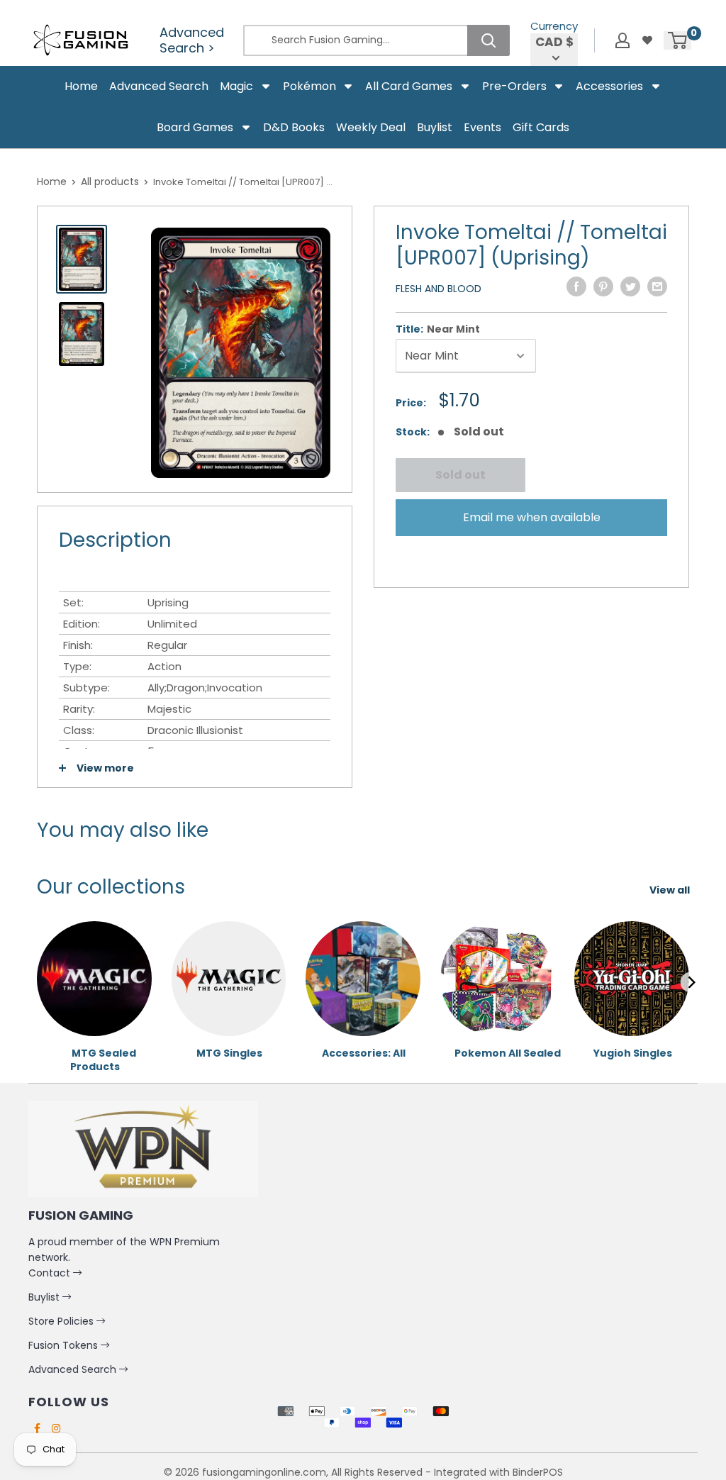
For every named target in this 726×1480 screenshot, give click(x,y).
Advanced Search (73, 1369)
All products (110, 181)
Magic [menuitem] (236, 86)
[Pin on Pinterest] (603, 286)
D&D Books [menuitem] (294, 127)
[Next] (691, 982)
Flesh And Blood (438, 289)
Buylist (45, 1297)
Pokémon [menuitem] (309, 86)
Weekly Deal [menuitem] (371, 127)
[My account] (622, 40)
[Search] (488, 40)
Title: (438, 329)
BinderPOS (538, 1472)
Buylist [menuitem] (434, 127)
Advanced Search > (192, 40)
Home (52, 181)
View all (670, 890)
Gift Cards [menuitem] (541, 127)
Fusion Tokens (64, 1345)
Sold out (460, 475)
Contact (50, 1273)
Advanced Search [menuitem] (158, 86)
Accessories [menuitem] (609, 86)
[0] (678, 40)
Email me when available (532, 517)
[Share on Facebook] (576, 286)
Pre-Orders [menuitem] (514, 86)
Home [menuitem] (81, 86)
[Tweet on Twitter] (630, 286)
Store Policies (62, 1321)
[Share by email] (657, 286)
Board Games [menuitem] (195, 127)
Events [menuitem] (482, 127)
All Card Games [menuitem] (408, 86)
